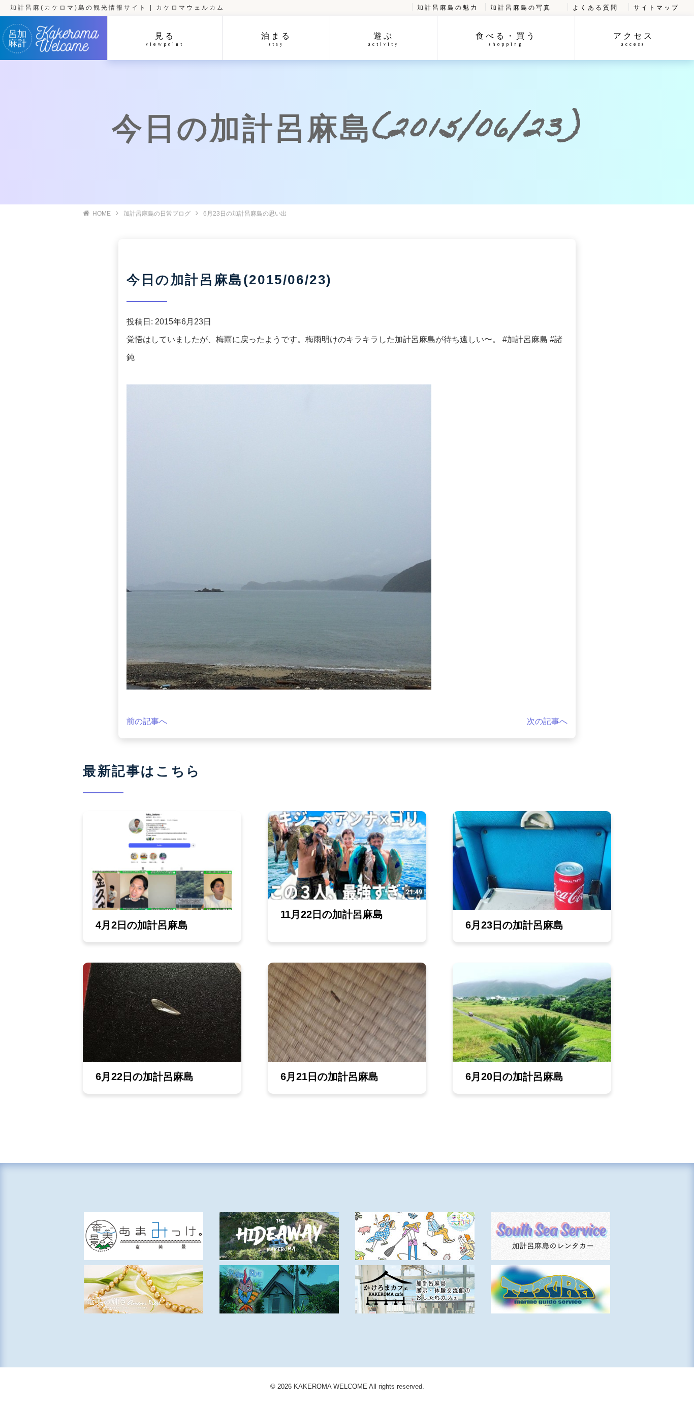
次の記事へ (547, 721)
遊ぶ (383, 39)
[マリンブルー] (279, 1289)
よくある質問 (595, 7)
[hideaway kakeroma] (279, 1236)
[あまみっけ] (143, 1236)
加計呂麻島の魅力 (447, 7)
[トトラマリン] (550, 1289)
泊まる (276, 39)
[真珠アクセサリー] (143, 1289)
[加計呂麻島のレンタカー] (550, 1236)
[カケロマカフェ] (415, 1289)
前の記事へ (147, 721)
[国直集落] (415, 1236)
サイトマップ (656, 7)
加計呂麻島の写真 (520, 7)
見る (165, 39)
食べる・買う (506, 39)
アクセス (633, 39)
